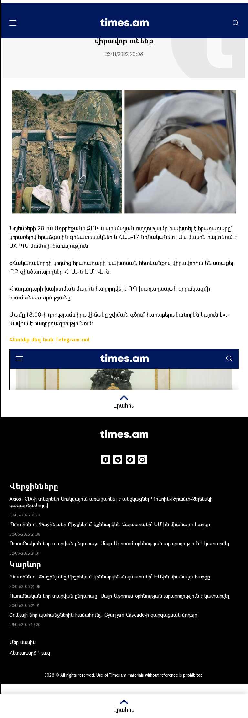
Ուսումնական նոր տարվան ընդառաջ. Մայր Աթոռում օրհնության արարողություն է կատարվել (119, 543)
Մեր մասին (22, 642)
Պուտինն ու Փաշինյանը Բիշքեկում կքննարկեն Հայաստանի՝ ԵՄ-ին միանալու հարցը (109, 524)
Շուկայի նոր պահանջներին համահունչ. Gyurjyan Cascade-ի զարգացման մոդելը (103, 614)
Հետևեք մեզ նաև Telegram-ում (49, 339)
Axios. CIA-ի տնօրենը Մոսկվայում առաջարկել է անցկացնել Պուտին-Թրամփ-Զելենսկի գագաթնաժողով (110, 501)
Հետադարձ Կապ (29, 652)
